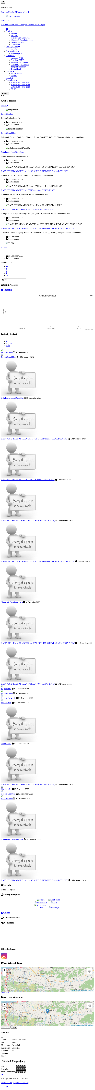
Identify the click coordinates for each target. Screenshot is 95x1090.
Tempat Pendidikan (18, 67)
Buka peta (5, 993)
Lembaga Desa (12, 47)
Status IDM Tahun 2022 (20, 85)
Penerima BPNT (17, 60)
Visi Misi (14, 36)
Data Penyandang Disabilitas (12, 152)
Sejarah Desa (6, 689)
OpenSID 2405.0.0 (20, 1083)
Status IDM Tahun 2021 (20, 82)
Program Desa (12, 51)
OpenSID (90, 991)
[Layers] (90, 971)
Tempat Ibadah (17, 69)
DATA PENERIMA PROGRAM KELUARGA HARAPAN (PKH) (28, 209)
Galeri (6, 912)
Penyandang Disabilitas (20, 65)
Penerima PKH (17, 58)
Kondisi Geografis (18, 42)
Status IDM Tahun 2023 (20, 87)
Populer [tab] (9, 343)
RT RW (14, 49)
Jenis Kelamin (16, 73)
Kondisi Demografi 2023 (20, 38)
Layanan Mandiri (8, 12)
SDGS (13, 89)
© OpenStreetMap (81, 991)
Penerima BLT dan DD (20, 62)
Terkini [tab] (9, 341)
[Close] (2, 1037)
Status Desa (11, 80)
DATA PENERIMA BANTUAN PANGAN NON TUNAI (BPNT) (28, 190)
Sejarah (14, 33)
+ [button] (4, 970)
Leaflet (73, 991)
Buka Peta (6, 1027)
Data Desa (10, 56)
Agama (14, 76)
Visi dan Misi (6, 703)
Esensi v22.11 (6, 1083)
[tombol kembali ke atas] (2, 1074)
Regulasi (9, 78)
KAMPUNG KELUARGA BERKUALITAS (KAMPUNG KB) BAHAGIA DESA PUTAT (38, 228)
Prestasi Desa (16, 44)
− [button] (4, 974)
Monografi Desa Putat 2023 (22, 40)
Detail (14, 1027)
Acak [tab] (8, 346)
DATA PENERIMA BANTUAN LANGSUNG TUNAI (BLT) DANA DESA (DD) (34, 171)
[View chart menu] (91, 296)
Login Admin (22, 12)
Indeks (4, 105)
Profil (8, 31)
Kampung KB (16, 53)
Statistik (9, 71)
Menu (5, 93)
